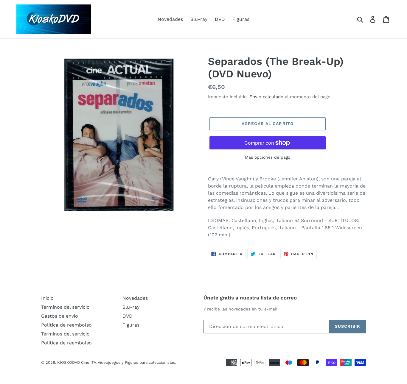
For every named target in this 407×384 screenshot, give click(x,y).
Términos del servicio (65, 307)
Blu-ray (198, 19)
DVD (220, 19)
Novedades (170, 19)
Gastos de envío (59, 316)
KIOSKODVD (68, 362)
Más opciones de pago (267, 157)
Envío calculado (266, 96)
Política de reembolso (66, 325)
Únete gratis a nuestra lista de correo (250, 298)
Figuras (240, 19)
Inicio (47, 298)
